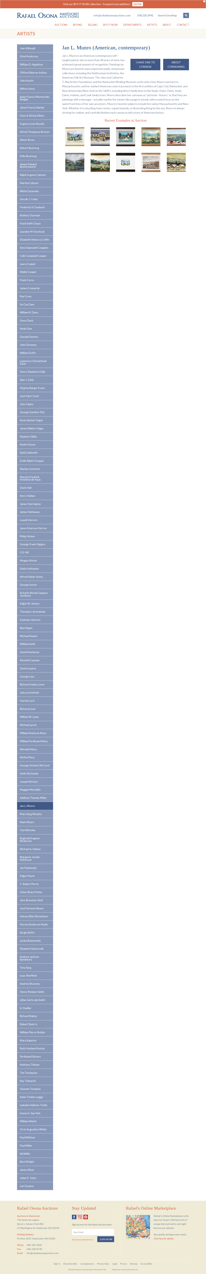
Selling (93, 24)
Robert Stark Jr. (29, 1024)
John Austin (27, 80)
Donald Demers (29, 336)
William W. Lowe (29, 716)
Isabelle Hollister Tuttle (33, 1105)
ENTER (137, 4)
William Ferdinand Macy (34, 741)
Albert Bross (27, 139)
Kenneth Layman (30, 660)
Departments (132, 24)
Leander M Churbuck (32, 231)
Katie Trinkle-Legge (31, 1097)
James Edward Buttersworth (28, 166)
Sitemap (134, 1263)
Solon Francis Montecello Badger (34, 98)
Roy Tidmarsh (28, 1080)
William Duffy (28, 352)
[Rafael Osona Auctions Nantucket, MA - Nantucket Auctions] (48, 15)
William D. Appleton (31, 64)
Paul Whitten (27, 1137)
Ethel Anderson (29, 56)
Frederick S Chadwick (32, 207)
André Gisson (28, 444)
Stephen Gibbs (28, 436)
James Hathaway (30, 511)
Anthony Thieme (30, 1064)
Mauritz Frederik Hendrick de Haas (30, 478)
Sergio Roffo (27, 932)
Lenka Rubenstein (30, 940)
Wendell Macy (28, 749)
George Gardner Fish (32, 412)
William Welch (28, 1121)
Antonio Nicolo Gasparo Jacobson (34, 594)
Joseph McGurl (29, 781)
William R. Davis (29, 312)
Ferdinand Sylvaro (30, 1056)
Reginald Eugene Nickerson (30, 840)
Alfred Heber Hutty (31, 576)
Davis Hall (26, 487)
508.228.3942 (145, 15)
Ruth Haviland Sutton (32, 1048)
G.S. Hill (24, 552)
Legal (114, 1263)
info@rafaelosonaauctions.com (112, 15)
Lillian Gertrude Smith (32, 1000)
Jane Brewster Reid (31, 900)
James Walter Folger (32, 428)
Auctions (61, 24)
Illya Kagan (26, 627)
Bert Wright (27, 1161)
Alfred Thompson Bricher (35, 131)
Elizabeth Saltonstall (31, 948)
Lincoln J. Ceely (29, 199)
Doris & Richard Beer (32, 115)
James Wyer (27, 1169)
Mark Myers (27, 822)
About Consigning (176, 64)
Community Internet (129, 1269)
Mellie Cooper (28, 272)
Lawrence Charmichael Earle (33, 362)
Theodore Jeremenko (32, 611)
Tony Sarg (25, 967)
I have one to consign (145, 64)
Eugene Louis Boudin (32, 123)
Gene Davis (26, 320)
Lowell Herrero (29, 520)
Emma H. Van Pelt (30, 1113)
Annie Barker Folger (31, 420)
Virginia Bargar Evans (32, 388)
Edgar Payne (27, 875)
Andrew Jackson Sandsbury (29, 958)
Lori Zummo (27, 1186)
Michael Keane (28, 636)
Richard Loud (27, 708)
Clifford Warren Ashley (33, 72)
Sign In (57, 1263)
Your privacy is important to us (82, 1240)
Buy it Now (110, 24)
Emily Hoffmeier (29, 568)
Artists (152, 24)
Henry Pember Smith (32, 991)
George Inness (28, 584)
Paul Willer (26, 1145)
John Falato (26, 404)
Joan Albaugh (28, 48)
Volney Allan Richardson (34, 916)
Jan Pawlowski (28, 867)
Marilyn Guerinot (30, 468)
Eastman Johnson (30, 619)
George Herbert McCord (34, 765)
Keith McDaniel (29, 773)
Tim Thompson (28, 1072)
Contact (183, 24)
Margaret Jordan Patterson (30, 858)
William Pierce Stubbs (32, 1032)
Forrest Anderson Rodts (34, 924)
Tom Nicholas (28, 830)
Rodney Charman (30, 215)
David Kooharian (29, 652)
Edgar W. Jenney (30, 603)
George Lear (27, 676)
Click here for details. (164, 1238)
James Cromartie (30, 288)
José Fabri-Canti (29, 396)
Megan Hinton (28, 560)
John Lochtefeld (29, 692)
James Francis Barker (32, 107)
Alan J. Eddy (27, 379)
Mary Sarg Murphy (31, 814)
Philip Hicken (27, 536)
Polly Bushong (28, 156)
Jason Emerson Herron (33, 528)
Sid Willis (25, 1153)
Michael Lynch (28, 725)
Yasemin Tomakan (30, 1088)
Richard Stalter (28, 1016)
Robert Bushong (29, 148)
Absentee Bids (70, 1263)
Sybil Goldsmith (29, 452)
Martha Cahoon (29, 183)
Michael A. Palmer (30, 849)
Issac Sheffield (28, 975)
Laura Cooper (28, 264)
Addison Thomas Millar (33, 797)
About (167, 24)
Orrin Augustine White (33, 1129)
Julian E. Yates (28, 1178)
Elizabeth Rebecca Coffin (34, 239)
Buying (77, 24)
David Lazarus (28, 668)
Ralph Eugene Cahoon (33, 174)
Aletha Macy (27, 757)
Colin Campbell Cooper (33, 255)
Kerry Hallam (27, 495)
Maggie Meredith (30, 789)
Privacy (123, 1263)
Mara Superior (28, 1040)
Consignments (87, 1263)
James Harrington (30, 504)
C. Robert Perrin (29, 884)
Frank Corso (27, 280)
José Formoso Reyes (32, 908)
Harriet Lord (27, 700)
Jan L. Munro (27, 805)
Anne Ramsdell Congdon (34, 247)
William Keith (27, 644)
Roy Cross (26, 296)
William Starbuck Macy (33, 733)
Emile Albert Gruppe (32, 460)
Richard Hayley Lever (32, 684)
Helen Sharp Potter (31, 892)
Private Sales (103, 1263)
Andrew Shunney (30, 983)
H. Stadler (25, 1008)
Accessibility (146, 1263)
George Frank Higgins (32, 544)
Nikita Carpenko (29, 191)
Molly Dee (26, 328)
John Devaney (28, 344)
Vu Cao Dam (27, 304)
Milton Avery (27, 88)
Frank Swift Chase (30, 223)
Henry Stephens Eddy (32, 371)
